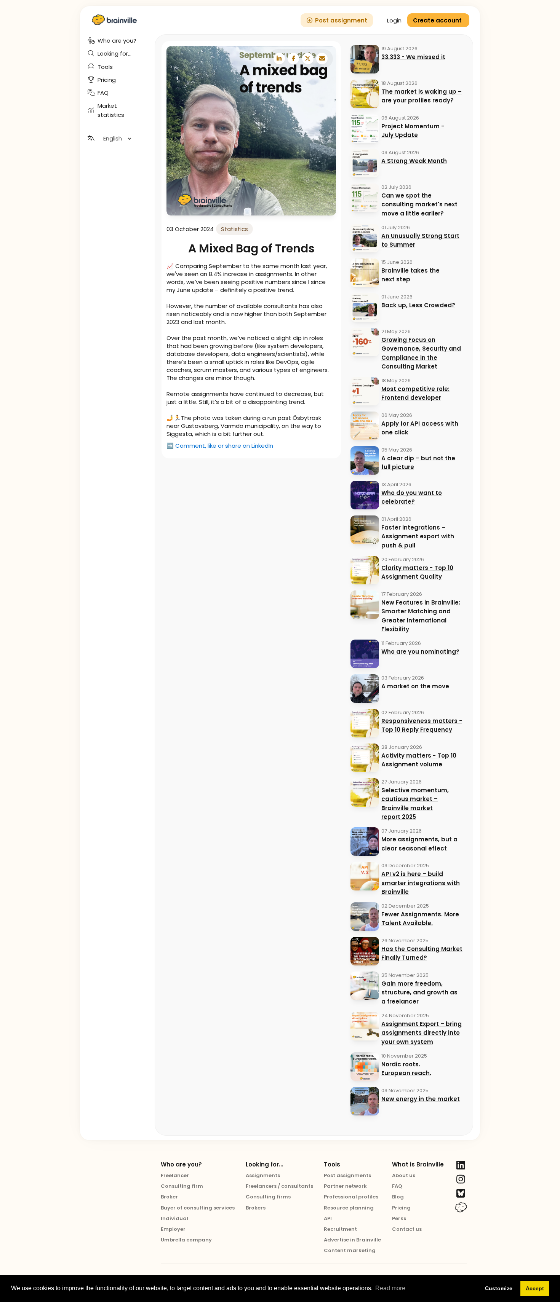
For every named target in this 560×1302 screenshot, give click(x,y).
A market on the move (415, 686)
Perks (399, 1218)
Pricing (401, 1207)
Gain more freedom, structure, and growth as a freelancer (419, 992)
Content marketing (350, 1250)
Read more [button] (390, 1288)
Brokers (256, 1207)
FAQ (397, 1186)
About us (403, 1175)
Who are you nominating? (420, 652)
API (328, 1218)
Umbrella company (186, 1239)
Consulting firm (182, 1186)
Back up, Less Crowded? (418, 305)
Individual (174, 1218)
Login (394, 20)
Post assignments (347, 1175)
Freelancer (175, 1175)
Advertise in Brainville (352, 1239)
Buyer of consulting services (198, 1207)
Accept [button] (535, 1288)
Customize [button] (498, 1288)
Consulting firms (268, 1196)
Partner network (345, 1186)
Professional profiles (351, 1196)
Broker (169, 1196)
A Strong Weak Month (414, 161)
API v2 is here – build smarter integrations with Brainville (420, 883)
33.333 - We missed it (413, 57)
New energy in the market (420, 1099)
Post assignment (341, 20)
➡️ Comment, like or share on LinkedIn (219, 446)
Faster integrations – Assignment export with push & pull (417, 536)
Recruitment (340, 1229)
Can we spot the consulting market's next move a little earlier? (419, 204)
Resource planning (349, 1207)
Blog (398, 1196)
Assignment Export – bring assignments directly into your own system (421, 1033)
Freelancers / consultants (279, 1186)
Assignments (263, 1175)
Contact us (407, 1229)
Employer (173, 1229)
